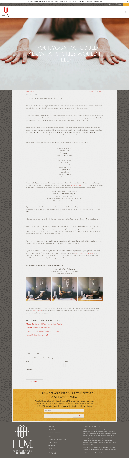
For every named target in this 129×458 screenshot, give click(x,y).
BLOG (91, 12)
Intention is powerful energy (80, 185)
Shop (74, 12)
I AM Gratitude (37, 310)
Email (67, 361)
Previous (93, 91)
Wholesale (51, 445)
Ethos (96, 12)
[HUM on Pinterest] (5, 4)
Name (28, 361)
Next (100, 91)
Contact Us (51, 448)
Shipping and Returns (54, 433)
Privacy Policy (52, 442)
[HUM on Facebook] (3, 4)
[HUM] (11, 12)
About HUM (103, 12)
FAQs (49, 436)
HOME (69, 12)
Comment (29, 369)
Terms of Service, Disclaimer (57, 439)
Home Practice (83, 12)
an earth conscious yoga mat (84, 253)
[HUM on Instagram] (8, 4)
